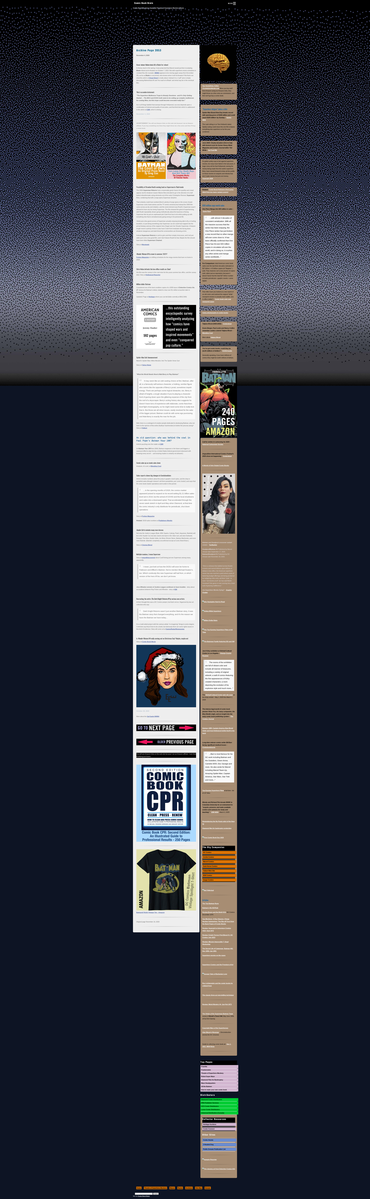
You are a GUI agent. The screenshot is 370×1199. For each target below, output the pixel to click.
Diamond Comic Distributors (211, 1099)
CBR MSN (214, 812)
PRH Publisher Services (210, 1103)
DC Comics (207, 852)
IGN (175, 589)
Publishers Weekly (165, 520)
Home (139, 1188)
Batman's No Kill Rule (210, 908)
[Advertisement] (185, 24)
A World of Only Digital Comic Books (215, 465)
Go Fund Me (212, 150)
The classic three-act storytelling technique (218, 995)
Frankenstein (206, 1070)
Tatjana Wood (215, 337)
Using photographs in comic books (215, 313)
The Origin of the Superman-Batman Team (217, 1014)
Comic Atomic (208, 1140)
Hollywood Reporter (153, 275)
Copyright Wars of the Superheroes (215, 1028)
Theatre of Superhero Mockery (168, 8)
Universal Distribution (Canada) (212, 1113)
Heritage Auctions (209, 1124)
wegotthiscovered (148, 557)
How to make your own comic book (214, 1090)
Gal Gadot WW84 (153, 716)
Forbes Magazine (142, 257)
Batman (205, 728)
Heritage (152, 297)
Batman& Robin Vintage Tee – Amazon (150, 912)
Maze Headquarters (208, 1083)
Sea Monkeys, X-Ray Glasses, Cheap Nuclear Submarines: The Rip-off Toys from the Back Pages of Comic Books (218, 921)
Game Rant (207, 211)
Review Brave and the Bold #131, (214, 912)
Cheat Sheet (153, 78)
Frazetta (204, 1066)
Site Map (199, 1188)
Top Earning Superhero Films (213, 790)
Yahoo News (146, 365)
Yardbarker (213, 545)
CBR (148, 110)
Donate (207, 1188)
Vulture (144, 428)
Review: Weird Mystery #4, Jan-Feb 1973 (217, 1004)
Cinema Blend (147, 545)
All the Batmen (206, 1086)
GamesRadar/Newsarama (175, 629)
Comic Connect (208, 1129)
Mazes (172, 1188)
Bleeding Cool (156, 466)
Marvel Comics (208, 861)
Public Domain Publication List (214, 1149)
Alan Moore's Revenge (210, 1032)
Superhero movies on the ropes (213, 955)
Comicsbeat (227, 324)
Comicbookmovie (208, 747)
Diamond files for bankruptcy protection (216, 828)
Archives (189, 1188)
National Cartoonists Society (212, 444)
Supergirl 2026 (207, 178)
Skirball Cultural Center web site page (219, 695)
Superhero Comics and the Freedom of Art (217, 965)
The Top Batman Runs (210, 903)
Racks (180, 1188)
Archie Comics (208, 857)
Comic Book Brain (143, 3)
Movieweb (145, 244)
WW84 (157, 73)
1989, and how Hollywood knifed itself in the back (218, 730)
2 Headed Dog (208, 1144)
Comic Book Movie (149, 642)
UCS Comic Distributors (210, 1106)
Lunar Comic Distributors (210, 1109)
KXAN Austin (227, 351)
